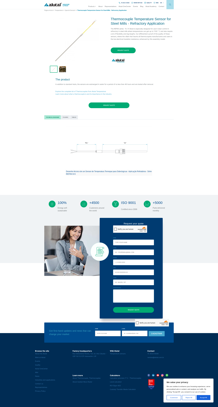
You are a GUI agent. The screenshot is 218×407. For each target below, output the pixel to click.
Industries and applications (45, 380)
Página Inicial (48, 10)
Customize (174, 397)
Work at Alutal (40, 357)
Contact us (39, 384)
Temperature (59, 10)
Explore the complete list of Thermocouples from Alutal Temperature (80, 91)
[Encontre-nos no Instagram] (162, 375)
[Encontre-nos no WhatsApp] (167, 375)
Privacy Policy (40, 391)
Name (114, 237)
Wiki (36, 372)
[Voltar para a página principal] (56, 4)
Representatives (41, 387)
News (37, 376)
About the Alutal (41, 354)
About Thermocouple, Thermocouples (86, 378)
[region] (188, 390)
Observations (117, 287)
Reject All (189, 397)
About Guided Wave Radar (82, 382)
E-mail (114, 247)
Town (114, 277)
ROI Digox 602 (115, 386)
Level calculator (116, 382)
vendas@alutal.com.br (155, 357)
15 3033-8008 (153, 354)
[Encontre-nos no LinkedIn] (153, 375)
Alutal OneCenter (41, 369)
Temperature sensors (118, 354)
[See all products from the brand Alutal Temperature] (118, 60)
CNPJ (114, 267)
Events (37, 361)
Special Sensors (70, 10)
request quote (123, 50)
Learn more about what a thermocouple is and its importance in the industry (83, 94)
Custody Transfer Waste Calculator (123, 389)
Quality (37, 365)
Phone (115, 257)
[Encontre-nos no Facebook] (148, 375)
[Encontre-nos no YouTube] (157, 375)
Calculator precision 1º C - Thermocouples (125, 378)
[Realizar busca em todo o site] (170, 4)
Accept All (203, 397)
